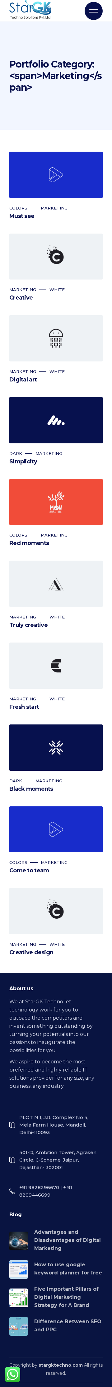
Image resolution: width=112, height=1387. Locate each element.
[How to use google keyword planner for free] (18, 1269)
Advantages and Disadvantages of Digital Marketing (67, 1240)
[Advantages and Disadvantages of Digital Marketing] (18, 1241)
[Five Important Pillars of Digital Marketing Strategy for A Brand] (18, 1298)
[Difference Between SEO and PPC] (18, 1326)
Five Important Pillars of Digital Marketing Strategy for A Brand (66, 1297)
